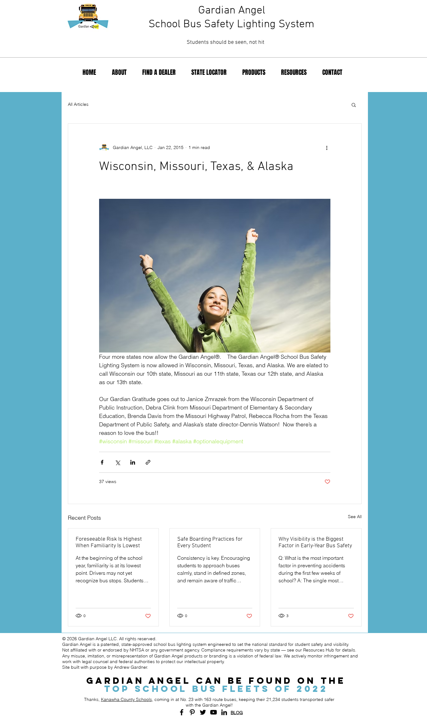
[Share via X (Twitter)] (117, 462)
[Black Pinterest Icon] (192, 712)
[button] (354, 104)
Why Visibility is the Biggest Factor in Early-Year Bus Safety (315, 542)
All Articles (78, 104)
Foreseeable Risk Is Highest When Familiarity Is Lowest (109, 542)
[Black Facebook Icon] (182, 712)
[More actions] (326, 147)
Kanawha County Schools (126, 699)
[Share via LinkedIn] (133, 462)
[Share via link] (148, 462)
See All (355, 516)
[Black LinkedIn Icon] (224, 712)
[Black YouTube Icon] (213, 712)
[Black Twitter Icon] (203, 712)
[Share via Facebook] (102, 462)
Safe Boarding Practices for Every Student (210, 542)
